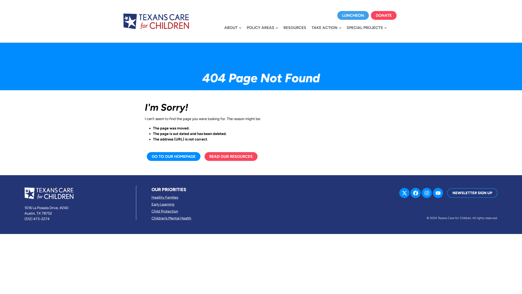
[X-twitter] (404, 193)
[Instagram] (427, 193)
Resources (294, 27)
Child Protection (165, 211)
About (231, 27)
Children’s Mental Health (171, 218)
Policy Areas (260, 27)
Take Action (324, 27)
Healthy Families (165, 197)
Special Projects (365, 27)
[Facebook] (415, 193)
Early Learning (163, 204)
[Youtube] (438, 193)
